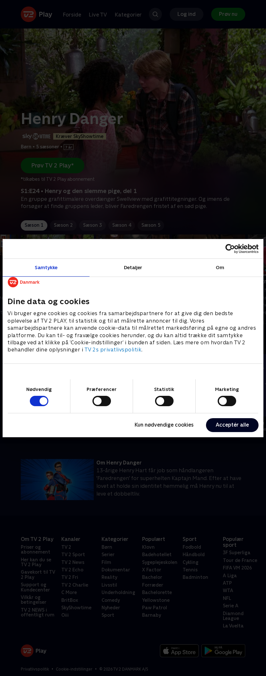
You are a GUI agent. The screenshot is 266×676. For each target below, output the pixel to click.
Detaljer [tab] (133, 267)
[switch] (101, 401)
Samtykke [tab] (46, 267)
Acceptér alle (232, 425)
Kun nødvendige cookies (164, 425)
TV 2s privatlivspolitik (113, 350)
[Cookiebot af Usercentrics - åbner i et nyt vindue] (230, 248)
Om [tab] (220, 267)
